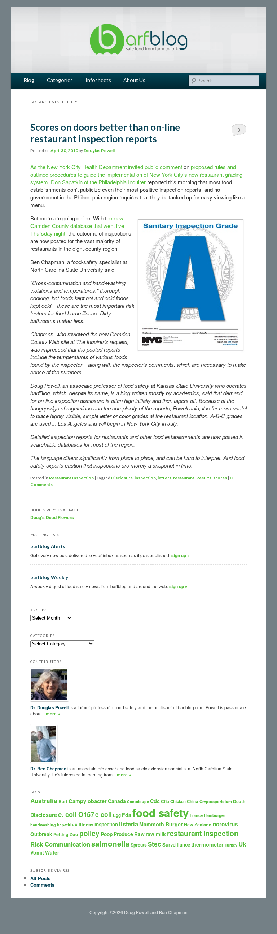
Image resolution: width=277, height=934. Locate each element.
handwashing (43, 824)
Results (203, 478)
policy (89, 833)
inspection (145, 478)
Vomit (37, 852)
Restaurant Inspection (71, 478)
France (196, 815)
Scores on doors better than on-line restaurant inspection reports (105, 133)
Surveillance (176, 844)
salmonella (110, 843)
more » (53, 713)
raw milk (156, 834)
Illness (86, 824)
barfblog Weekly (49, 577)
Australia (43, 800)
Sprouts (139, 845)
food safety (160, 812)
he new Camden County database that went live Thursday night (77, 225)
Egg (117, 815)
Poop (107, 834)
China (192, 802)
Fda (126, 814)
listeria (128, 824)
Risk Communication (60, 844)
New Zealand (198, 824)
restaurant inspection (202, 833)
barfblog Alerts (47, 546)
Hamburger (214, 815)
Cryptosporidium (215, 801)
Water (52, 852)
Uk (242, 844)
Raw (139, 834)
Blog (29, 80)
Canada (117, 801)
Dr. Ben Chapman (48, 768)
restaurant (183, 478)
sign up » (180, 555)
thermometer (207, 844)
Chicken (178, 801)
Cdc (155, 801)
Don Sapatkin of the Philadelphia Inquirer (98, 182)
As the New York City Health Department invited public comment (106, 167)
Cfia (165, 801)
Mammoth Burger (161, 824)
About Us (134, 80)
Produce (123, 834)
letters (164, 478)
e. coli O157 (76, 814)
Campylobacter (88, 801)
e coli (103, 814)
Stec (154, 844)
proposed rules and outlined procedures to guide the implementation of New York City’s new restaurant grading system (136, 174)
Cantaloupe (138, 801)
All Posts (40, 878)
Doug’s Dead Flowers (52, 517)
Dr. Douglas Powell (49, 707)
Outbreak (41, 834)
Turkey (231, 845)
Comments (42, 884)
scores (220, 478)
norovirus (225, 824)
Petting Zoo (65, 834)
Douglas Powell (99, 150)
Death (239, 801)
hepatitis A (67, 824)
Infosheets (98, 80)
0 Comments (239, 131)
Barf (62, 801)
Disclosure (122, 478)
